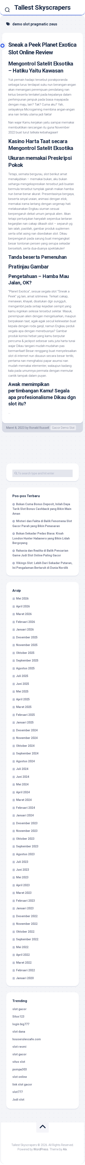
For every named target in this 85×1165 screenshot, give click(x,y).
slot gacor (19, 1009)
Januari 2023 (25, 908)
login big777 (20, 1024)
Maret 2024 (24, 800)
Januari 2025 (25, 722)
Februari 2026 (25, 621)
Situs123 (18, 1016)
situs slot (18, 1061)
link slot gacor (22, 1084)
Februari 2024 (25, 807)
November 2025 (27, 645)
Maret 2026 (24, 614)
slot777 (17, 1092)
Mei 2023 (22, 877)
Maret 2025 (24, 707)
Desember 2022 (27, 916)
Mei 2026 (22, 598)
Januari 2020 (25, 978)
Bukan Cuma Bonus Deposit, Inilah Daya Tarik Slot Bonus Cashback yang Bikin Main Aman (41, 508)
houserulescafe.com (26, 1039)
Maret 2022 (24, 962)
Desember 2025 (27, 637)
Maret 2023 (24, 892)
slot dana (18, 1031)
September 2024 (27, 753)
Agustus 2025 (25, 668)
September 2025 (27, 660)
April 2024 (23, 792)
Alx (65, 1149)
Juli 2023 (22, 861)
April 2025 (23, 699)
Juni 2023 (22, 869)
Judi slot (18, 1099)
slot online (19, 1076)
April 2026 (23, 606)
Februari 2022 (25, 970)
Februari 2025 (25, 714)
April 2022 (23, 954)
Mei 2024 (22, 784)
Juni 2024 (22, 776)
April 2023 (23, 885)
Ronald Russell (39, 428)
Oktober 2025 (25, 652)
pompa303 (19, 1069)
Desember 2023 (27, 823)
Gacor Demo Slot (63, 427)
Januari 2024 (25, 815)
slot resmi (19, 1046)
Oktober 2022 (25, 931)
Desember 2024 (27, 730)
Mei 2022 (22, 947)
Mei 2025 (22, 691)
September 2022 (27, 939)
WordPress (40, 1149)
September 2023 (27, 846)
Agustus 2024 (25, 761)
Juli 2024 (22, 769)
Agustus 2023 (25, 854)
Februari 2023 (25, 900)
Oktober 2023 (25, 838)
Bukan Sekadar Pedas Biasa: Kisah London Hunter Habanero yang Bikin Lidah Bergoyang (41, 538)
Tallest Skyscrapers (42, 7)
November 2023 (27, 830)
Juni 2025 (22, 683)
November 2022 (27, 923)
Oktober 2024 (25, 745)
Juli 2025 (22, 676)
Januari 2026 (25, 629)
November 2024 (27, 738)
